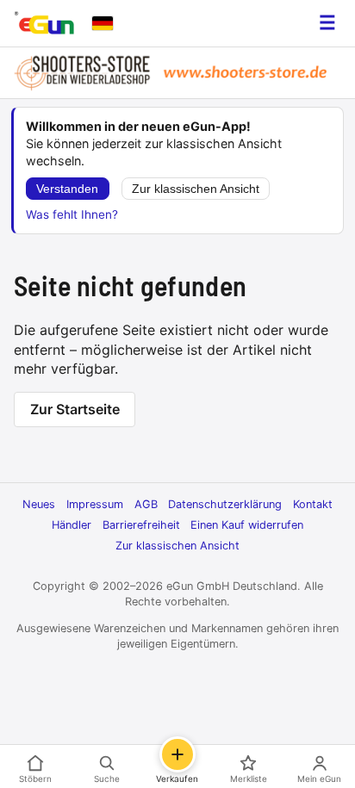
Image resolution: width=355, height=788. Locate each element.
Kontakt (313, 504)
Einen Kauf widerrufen (246, 524)
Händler (71, 524)
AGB (146, 504)
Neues (38, 504)
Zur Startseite (75, 409)
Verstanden (67, 189)
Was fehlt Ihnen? (72, 214)
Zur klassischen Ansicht (195, 189)
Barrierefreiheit (141, 524)
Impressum (94, 504)
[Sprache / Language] (102, 23)
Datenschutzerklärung (225, 504)
